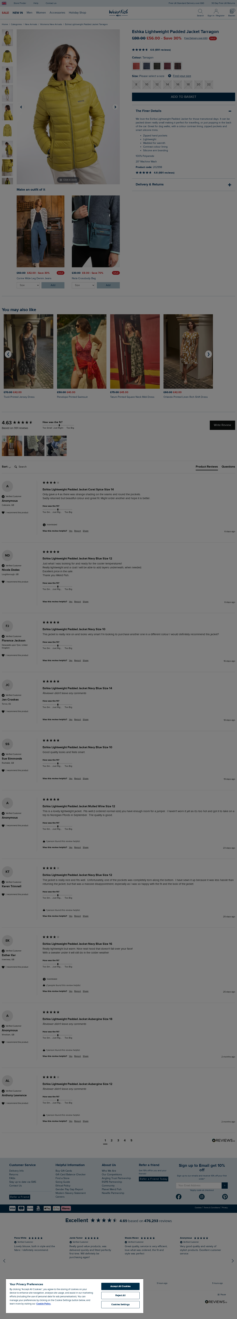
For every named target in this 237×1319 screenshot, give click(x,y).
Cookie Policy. (43, 1303)
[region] (74, 1296)
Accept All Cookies (120, 1286)
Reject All (120, 1295)
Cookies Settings (120, 1304)
